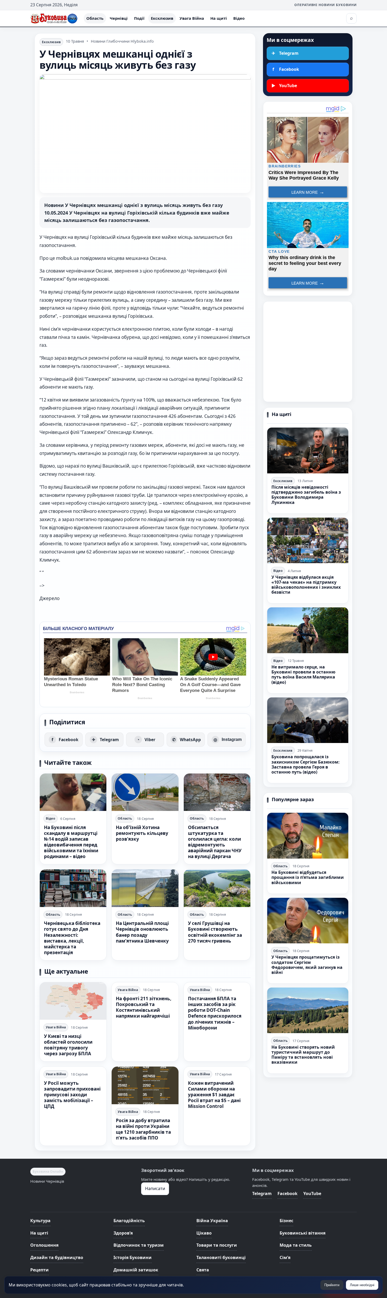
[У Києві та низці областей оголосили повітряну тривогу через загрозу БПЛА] (73, 1001)
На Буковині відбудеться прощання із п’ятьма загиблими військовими (307, 877)
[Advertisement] (308, 351)
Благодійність (129, 1220)
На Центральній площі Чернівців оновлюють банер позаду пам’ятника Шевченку (142, 932)
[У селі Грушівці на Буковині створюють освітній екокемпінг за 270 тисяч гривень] (217, 888)
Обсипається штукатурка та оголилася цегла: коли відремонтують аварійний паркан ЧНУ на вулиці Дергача (214, 842)
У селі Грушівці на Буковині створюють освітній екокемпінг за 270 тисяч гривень (215, 932)
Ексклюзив (162, 18)
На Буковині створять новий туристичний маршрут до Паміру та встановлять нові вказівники (303, 1054)
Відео (239, 18)
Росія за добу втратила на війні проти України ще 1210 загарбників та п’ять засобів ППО (143, 1129)
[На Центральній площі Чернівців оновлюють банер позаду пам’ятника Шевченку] (145, 888)
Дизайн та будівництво (56, 1257)
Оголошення (44, 1245)
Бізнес (286, 1220)
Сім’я (285, 1257)
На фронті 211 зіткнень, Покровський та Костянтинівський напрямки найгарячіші (143, 1007)
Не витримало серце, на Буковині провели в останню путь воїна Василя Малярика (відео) (303, 674)
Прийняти (331, 1285)
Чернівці (119, 18)
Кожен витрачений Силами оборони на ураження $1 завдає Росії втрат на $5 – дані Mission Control (214, 1094)
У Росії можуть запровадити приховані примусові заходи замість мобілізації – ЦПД (72, 1094)
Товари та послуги (216, 1245)
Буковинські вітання (302, 1233)
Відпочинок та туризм (138, 1245)
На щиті (218, 18)
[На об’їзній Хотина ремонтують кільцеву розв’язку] (145, 792)
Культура (40, 1220)
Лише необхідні (362, 1285)
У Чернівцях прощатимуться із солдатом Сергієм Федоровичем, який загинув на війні (307, 964)
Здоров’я (123, 1233)
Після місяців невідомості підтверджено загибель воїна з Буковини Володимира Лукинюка (306, 494)
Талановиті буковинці (221, 1257)
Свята (202, 1270)
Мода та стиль (296, 1245)
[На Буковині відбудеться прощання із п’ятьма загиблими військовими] (307, 835)
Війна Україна (212, 1220)
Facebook (287, 1193)
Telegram (262, 1193)
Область (94, 18)
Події (139, 18)
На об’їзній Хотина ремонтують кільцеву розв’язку (142, 833)
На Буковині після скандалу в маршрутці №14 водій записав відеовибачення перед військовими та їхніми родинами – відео (71, 842)
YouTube (312, 1193)
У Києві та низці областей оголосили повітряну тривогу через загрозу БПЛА (68, 1045)
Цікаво (204, 1233)
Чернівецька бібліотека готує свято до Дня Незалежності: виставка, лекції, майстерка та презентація (72, 937)
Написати (155, 1188)
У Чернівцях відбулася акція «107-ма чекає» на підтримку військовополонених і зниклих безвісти (306, 584)
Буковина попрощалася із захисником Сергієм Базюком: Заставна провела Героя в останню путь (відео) (305, 764)
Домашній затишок (135, 1270)
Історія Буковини (132, 1257)
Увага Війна (192, 18)
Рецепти (39, 1270)
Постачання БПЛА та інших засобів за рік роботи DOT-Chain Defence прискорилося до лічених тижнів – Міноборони (214, 1013)
